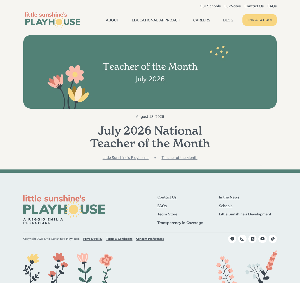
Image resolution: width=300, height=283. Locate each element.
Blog (228, 20)
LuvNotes (232, 5)
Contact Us (254, 5)
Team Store (167, 214)
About (112, 20)
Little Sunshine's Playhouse (126, 157)
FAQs (272, 5)
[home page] (52, 20)
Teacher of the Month (179, 157)
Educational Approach (156, 20)
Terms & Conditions (119, 239)
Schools (226, 205)
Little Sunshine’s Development (245, 214)
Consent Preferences (150, 239)
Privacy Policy (92, 239)
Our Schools (210, 5)
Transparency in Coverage (180, 222)
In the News (229, 197)
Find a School (260, 20)
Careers (201, 20)
